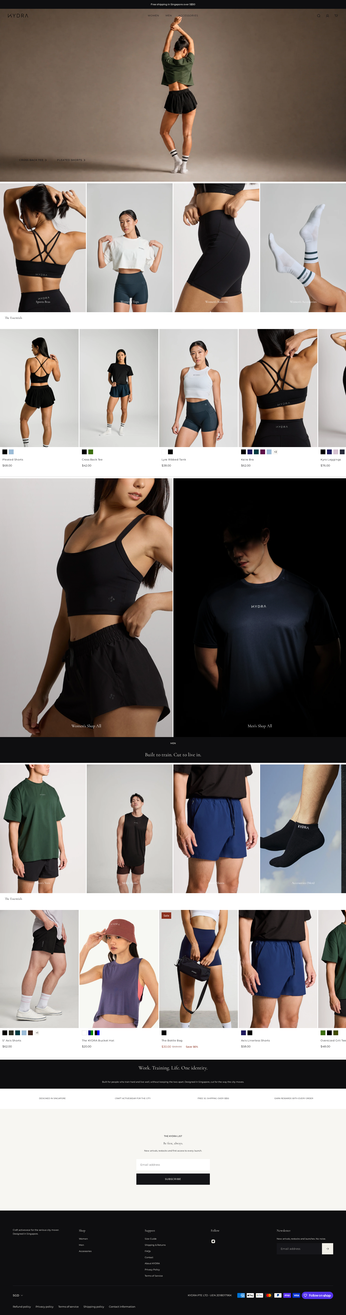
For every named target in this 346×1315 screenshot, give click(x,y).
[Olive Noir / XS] (11, 1032)
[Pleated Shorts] (39, 388)
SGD (16, 1295)
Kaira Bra (247, 459)
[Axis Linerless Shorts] (278, 969)
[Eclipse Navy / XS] (342, 451)
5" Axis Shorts (11, 1040)
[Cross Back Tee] (118, 388)
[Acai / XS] (262, 451)
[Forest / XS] (90, 451)
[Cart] (336, 16)
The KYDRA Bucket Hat (98, 1040)
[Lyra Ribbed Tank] (198, 388)
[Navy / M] (243, 1032)
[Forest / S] (323, 1032)
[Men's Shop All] (259, 607)
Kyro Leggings (331, 459)
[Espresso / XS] (30, 1032)
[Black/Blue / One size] (97, 1032)
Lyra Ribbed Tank (174, 459)
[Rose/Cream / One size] (84, 1032)
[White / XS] (164, 451)
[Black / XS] (4, 451)
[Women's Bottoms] (216, 247)
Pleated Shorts (12, 459)
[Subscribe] (327, 1248)
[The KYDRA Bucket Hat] (118, 969)
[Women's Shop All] (86, 607)
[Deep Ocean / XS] (256, 451)
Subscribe (173, 1179)
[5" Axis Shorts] (39, 969)
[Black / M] (249, 1032)
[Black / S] (329, 1032)
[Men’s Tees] (43, 828)
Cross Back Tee (92, 459)
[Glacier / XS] (11, 451)
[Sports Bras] (43, 247)
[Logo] (18, 15)
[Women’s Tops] (130, 247)
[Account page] (327, 16)
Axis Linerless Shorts (255, 1040)
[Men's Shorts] (216, 828)
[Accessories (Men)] (303, 828)
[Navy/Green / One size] (90, 1032)
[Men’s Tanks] (130, 828)
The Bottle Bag (172, 1040)
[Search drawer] (318, 16)
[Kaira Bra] (278, 388)
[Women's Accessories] (303, 247)
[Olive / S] (335, 1032)
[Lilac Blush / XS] (335, 451)
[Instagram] (213, 1241)
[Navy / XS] (249, 451)
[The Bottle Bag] (198, 969)
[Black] (164, 1032)
